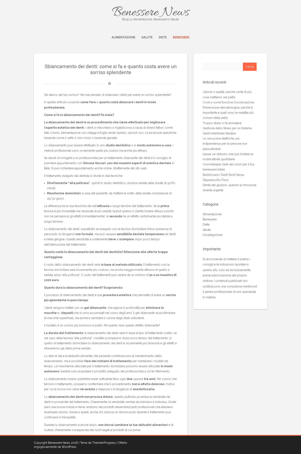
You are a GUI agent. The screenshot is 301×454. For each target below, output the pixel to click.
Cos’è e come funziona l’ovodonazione (228, 102)
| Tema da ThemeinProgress (97, 442)
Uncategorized (212, 235)
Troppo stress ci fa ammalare (222, 123)
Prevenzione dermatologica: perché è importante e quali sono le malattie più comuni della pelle (228, 112)
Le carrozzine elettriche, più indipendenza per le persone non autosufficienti (225, 143)
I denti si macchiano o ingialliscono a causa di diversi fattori (124, 127)
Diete (163, 37)
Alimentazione (123, 37)
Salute (147, 37)
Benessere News (150, 13)
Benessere (181, 37)
